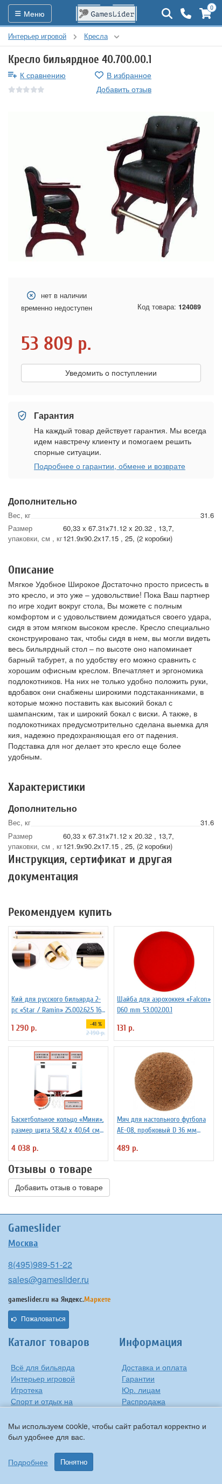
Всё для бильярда (43, 1367)
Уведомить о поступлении (111, 373)
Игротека (27, 1389)
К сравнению (43, 75)
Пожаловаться (43, 1319)
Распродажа (143, 1401)
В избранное (129, 75)
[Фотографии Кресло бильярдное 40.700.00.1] (111, 186)
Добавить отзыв (123, 89)
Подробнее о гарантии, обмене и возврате (109, 465)
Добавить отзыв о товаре (59, 1187)
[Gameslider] (107, 13)
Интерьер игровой (43, 1378)
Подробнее (28, 1462)
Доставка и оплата (154, 1367)
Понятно (73, 1462)
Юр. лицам (141, 1389)
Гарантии (138, 1378)
